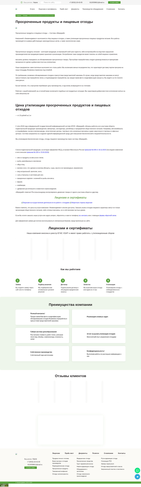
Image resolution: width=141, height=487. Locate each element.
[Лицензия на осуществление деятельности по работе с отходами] (45, 202)
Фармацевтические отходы (60, 466)
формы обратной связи (107, 215)
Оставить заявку (114, 2)
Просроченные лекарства (85, 461)
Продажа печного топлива (60, 458)
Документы (75, 9)
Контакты (121, 9)
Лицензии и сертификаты (48, 9)
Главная (18, 15)
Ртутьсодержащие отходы (109, 458)
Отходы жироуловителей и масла (111, 466)
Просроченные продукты (60, 468)
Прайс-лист (64, 9)
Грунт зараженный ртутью (85, 464)
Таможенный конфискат (60, 471)
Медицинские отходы (83, 458)
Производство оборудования (92, 9)
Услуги (32, 9)
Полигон (95, 453)
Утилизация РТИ (106, 461)
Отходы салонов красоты (60, 474)
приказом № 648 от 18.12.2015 (95, 150)
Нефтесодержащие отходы (85, 466)
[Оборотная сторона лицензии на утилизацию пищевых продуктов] (81, 202)
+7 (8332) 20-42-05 (75, 2)
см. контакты (83, 215)
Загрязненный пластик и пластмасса (112, 469)
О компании (110, 9)
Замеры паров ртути (107, 464)
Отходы (25, 15)
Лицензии (56, 453)
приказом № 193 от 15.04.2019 (37, 152)
